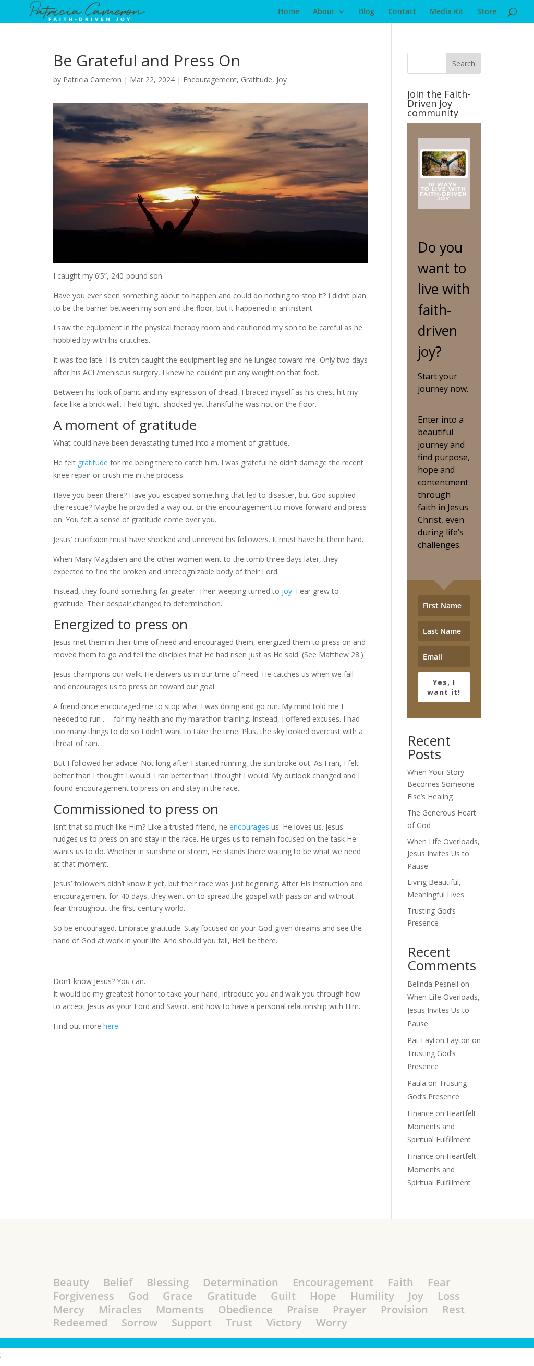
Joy (281, 80)
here (110, 1026)
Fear (439, 1282)
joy (287, 591)
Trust (239, 1322)
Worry (331, 1322)
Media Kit (447, 12)
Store (486, 12)
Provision (404, 1309)
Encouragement (210, 80)
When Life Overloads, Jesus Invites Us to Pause (443, 853)
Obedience (245, 1309)
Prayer (350, 1309)
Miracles (120, 1309)
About (324, 12)
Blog (366, 12)
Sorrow (139, 1322)
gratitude (93, 463)
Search (463, 63)
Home (288, 12)
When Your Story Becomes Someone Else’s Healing (441, 784)
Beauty (71, 1282)
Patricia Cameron (92, 80)
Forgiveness (83, 1296)
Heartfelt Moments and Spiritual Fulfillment (441, 1126)
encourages (249, 827)
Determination (240, 1282)
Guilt (283, 1296)
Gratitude (256, 80)
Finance (420, 1113)
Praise (303, 1309)
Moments (180, 1309)
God (138, 1296)
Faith (400, 1282)
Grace (178, 1296)
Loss (449, 1296)
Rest (453, 1309)
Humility (372, 1296)
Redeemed (80, 1322)
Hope (323, 1296)
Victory (284, 1322)
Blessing (168, 1282)
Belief (117, 1282)
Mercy (68, 1309)
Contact (402, 12)
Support (192, 1322)
